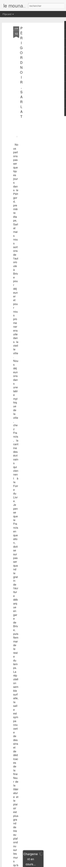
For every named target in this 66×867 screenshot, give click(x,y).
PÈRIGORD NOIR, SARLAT (21, 72)
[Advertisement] (37, 80)
